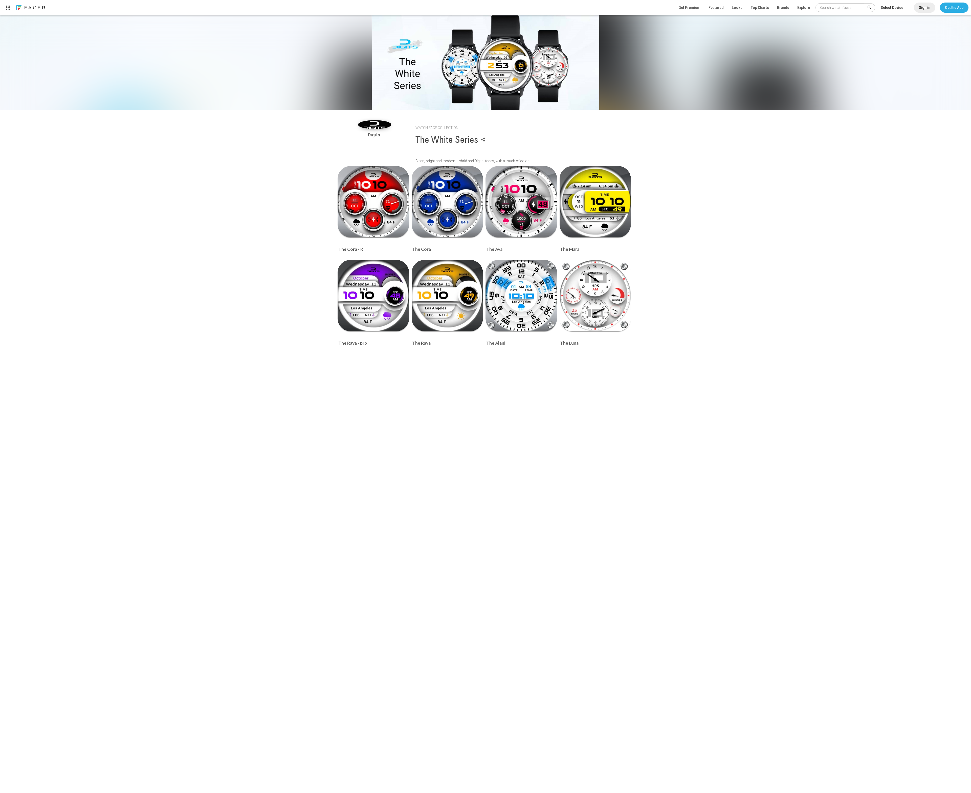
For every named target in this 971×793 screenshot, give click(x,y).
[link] (30, 7)
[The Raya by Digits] (447, 295)
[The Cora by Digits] (447, 202)
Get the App (954, 8)
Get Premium (689, 8)
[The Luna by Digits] (595, 295)
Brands (783, 8)
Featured (716, 8)
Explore (803, 8)
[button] (954, 8)
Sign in (924, 8)
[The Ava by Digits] (521, 202)
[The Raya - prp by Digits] (373, 295)
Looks (737, 8)
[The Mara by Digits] (595, 202)
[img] (374, 124)
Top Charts (760, 8)
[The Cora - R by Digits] (373, 202)
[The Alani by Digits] (521, 295)
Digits (374, 134)
